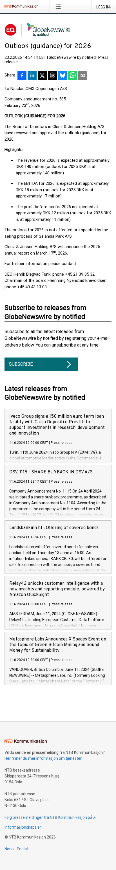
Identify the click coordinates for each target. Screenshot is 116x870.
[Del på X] (42, 76)
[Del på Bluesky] (62, 76)
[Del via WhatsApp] (72, 76)
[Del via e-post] (82, 76)
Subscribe (21, 364)
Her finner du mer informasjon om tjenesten (43, 758)
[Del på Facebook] (21, 76)
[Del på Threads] (52, 76)
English (23, 849)
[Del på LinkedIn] (32, 76)
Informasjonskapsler (23, 827)
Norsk (10, 849)
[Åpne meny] (59, 6)
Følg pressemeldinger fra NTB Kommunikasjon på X (50, 817)
